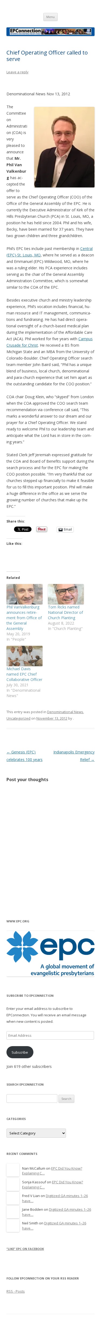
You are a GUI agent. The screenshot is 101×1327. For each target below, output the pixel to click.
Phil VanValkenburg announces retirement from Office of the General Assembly (24, 617)
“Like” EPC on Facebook (25, 1249)
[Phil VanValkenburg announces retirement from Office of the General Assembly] (24, 594)
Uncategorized (18, 718)
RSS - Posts (15, 1291)
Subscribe (20, 1052)
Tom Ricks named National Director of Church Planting (65, 612)
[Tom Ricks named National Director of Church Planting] (66, 594)
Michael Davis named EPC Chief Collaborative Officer (24, 674)
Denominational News (65, 711)
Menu (50, 17)
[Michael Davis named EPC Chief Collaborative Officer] (24, 656)
